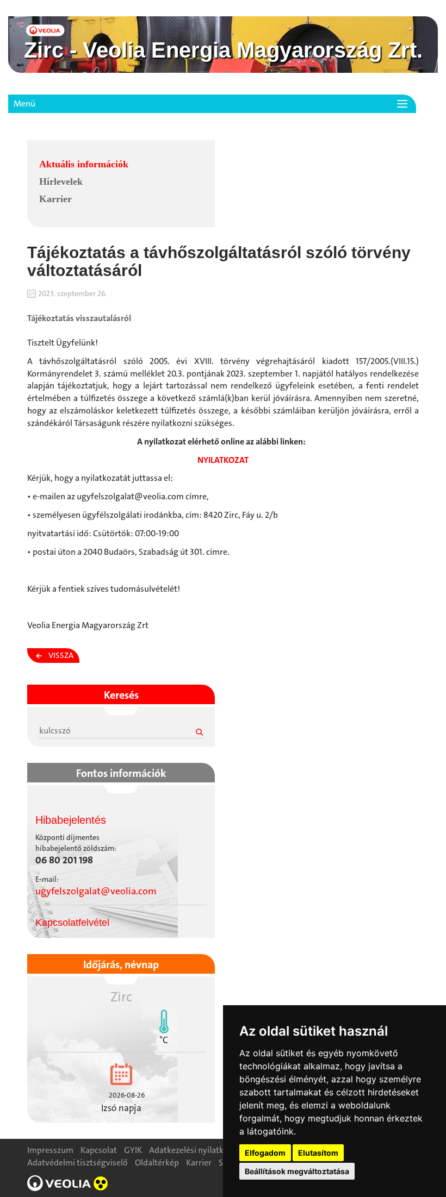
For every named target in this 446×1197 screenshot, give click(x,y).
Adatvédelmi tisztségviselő (77, 1162)
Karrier (55, 198)
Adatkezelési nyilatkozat (194, 1150)
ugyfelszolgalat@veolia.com (96, 891)
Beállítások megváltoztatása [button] (297, 1171)
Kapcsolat (98, 1150)
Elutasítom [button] (318, 1152)
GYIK (133, 1150)
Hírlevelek (61, 181)
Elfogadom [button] (265, 1152)
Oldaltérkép (157, 1162)
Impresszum (50, 1150)
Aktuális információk (83, 164)
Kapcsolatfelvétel (72, 922)
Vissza (60, 655)
